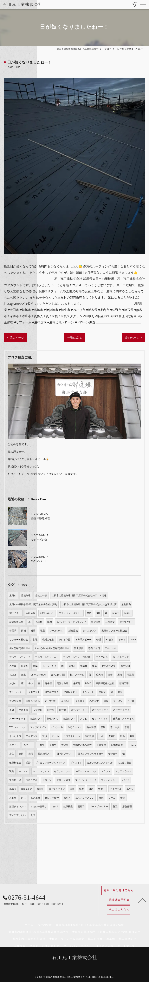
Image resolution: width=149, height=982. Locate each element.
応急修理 (127, 806)
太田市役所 (50, 701)
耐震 (33, 630)
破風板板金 (15, 762)
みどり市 (94, 701)
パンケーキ (57, 727)
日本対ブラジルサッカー (90, 753)
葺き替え (80, 701)
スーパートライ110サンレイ (71, 621)
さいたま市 (15, 736)
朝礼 (35, 639)
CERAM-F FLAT (38, 674)
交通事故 (23, 709)
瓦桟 (44, 736)
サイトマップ (126, 946)
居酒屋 (12, 797)
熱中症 (48, 683)
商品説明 (125, 665)
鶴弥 (49, 621)
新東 (23, 674)
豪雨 (21, 753)
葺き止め (35, 797)
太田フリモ (34, 692)
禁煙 (122, 797)
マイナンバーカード (85, 780)
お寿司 (40, 788)
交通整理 (101, 744)
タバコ (111, 797)
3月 (98, 613)
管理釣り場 (15, 780)
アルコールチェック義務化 (77, 657)
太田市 (12, 595)
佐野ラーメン (75, 727)
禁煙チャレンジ (17, 806)
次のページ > (133, 337)
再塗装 (12, 665)
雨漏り (127, 613)
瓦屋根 (38, 621)
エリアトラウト (123, 771)
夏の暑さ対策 (109, 665)
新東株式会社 (118, 744)
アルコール (110, 648)
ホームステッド (121, 657)
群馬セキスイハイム (123, 718)
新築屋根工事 (16, 621)
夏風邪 (81, 806)
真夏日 (111, 736)
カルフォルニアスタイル (100, 762)
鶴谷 (106, 701)
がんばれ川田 (58, 674)
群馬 (103, 727)
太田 (32, 815)
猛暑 (72, 788)
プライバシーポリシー (70, 613)
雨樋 (23, 630)
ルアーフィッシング (85, 771)
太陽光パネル (33, 701)
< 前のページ (15, 337)
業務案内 (126, 604)
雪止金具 (115, 727)
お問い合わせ (47, 613)
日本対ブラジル (65, 753)
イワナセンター (62, 771)
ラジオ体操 (64, 639)
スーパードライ (79, 709)
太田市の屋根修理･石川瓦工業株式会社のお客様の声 (89, 604)
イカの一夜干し (38, 806)
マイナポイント (109, 780)
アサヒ (83, 718)
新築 (35, 665)
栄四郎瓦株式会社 (105, 683)
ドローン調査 (63, 780)
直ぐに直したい (17, 815)
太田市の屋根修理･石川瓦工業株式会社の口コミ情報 (79, 595)
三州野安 (110, 621)
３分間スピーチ (83, 639)
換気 (94, 665)
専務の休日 (94, 648)
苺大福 (99, 674)
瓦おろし (65, 701)
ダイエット (76, 762)
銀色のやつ (36, 718)
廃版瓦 (24, 665)
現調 (11, 771)
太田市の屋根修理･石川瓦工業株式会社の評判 (33, 604)
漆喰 (110, 674)
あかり (129, 788)
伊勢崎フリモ (52, 692)
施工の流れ (15, 613)
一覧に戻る (74, 337)
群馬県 (12, 630)
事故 (11, 709)
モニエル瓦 (102, 657)
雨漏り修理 (62, 683)
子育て (41, 744)
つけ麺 (130, 701)
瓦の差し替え (124, 762)
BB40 (88, 683)
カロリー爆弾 (52, 797)
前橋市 (71, 665)
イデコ (121, 639)
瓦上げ (12, 674)
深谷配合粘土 (70, 692)
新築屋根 (73, 630)
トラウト (105, 771)
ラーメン (117, 701)
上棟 (101, 736)
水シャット (88, 692)
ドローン (47, 780)
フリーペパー (16, 692)
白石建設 (89, 736)
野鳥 (122, 736)
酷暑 (81, 788)
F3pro (133, 744)
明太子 (101, 788)
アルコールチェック (19, 657)
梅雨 (30, 753)
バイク (125, 780)
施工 (115, 806)
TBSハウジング (17, 727)
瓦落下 (115, 613)
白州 (91, 788)
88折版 (109, 639)
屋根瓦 (102, 692)
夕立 (11, 753)
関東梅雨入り (45, 753)
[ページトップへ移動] (142, 900)
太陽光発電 (15, 701)
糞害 (120, 692)
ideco (133, 639)
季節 (89, 613)
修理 (98, 639)
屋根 (119, 674)
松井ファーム (77, 674)
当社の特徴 (41, 595)
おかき (67, 797)
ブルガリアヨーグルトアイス (50, 762)
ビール (55, 736)
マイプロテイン (38, 727)
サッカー (113, 753)
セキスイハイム (100, 718)
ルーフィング (49, 665)
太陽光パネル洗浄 (82, 744)
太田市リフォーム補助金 (114, 630)
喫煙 (101, 797)
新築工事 (124, 683)
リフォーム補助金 (18, 639)
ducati (12, 788)
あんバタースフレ (84, 797)
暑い (30, 683)
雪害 (126, 727)
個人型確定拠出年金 (19, 648)
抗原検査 (68, 806)
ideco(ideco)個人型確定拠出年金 (52, 648)
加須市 (12, 683)
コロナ (55, 806)
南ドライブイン (57, 788)
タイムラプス (90, 630)
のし (23, 797)
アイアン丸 (31, 736)
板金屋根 (95, 621)
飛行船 (50, 709)
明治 (28, 762)
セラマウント (126, 621)
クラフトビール (72, 736)
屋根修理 (25, 595)
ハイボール (116, 788)
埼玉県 (130, 674)
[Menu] (143, 4)
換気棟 (83, 665)
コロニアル (31, 780)
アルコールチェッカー (46, 657)
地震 (42, 630)
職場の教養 (48, 639)
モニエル (23, 771)
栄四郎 (76, 683)
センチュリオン (41, 771)
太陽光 (64, 744)
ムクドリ (14, 744)
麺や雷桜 (91, 727)
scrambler (26, 788)
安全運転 (37, 709)
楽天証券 (78, 648)
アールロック (57, 630)
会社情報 (30, 613)
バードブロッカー (98, 806)
